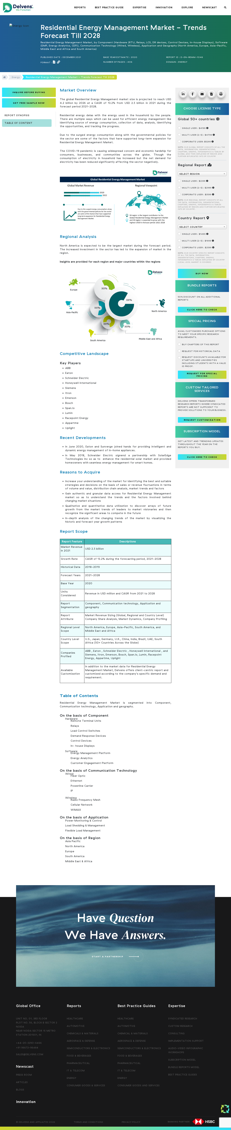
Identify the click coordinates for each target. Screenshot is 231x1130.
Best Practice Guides (182, 1074)
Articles (22, 1082)
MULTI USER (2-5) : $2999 (197, 187)
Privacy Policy (131, 1122)
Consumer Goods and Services (139, 1085)
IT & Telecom (76, 1070)
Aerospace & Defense (81, 1040)
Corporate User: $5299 (197, 141)
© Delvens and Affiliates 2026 (35, 1122)
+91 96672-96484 (27, 1047)
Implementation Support (186, 1040)
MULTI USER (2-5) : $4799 (197, 135)
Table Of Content (18, 122)
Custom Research (180, 1026)
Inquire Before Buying (28, 92)
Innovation (26, 1101)
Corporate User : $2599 (197, 247)
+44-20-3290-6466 (29, 1043)
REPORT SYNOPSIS (17, 115)
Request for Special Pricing (202, 374)
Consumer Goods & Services (86, 1085)
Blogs (20, 1089)
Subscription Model (182, 1059)
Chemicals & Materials (82, 1033)
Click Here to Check (202, 457)
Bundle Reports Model (184, 1067)
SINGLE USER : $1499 (194, 234)
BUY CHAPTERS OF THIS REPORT (200, 344)
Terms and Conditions (88, 1122)
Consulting (176, 1033)
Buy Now (202, 273)
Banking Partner (179, 1121)
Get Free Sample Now (29, 103)
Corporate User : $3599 (197, 194)
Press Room (24, 1074)
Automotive (76, 1026)
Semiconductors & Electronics (88, 1048)
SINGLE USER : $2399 (194, 181)
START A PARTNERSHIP (107, 956)
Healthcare (75, 1018)
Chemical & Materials (133, 1033)
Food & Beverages (79, 1055)
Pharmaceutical (78, 1063)
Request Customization (202, 420)
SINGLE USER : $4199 (194, 128)
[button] (80, 7)
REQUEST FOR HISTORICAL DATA (201, 351)
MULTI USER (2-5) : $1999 (197, 240)
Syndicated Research (182, 1018)
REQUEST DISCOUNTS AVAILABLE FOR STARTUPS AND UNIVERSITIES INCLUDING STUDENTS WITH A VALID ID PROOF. (204, 361)
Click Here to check (202, 309)
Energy (16, 77)
